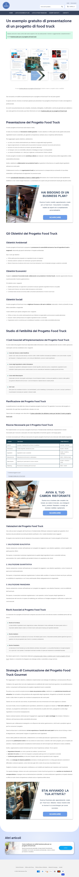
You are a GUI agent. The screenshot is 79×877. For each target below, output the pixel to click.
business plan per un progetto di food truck (23, 37)
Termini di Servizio (20, 867)
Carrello (72, 6)
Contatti (66, 13)
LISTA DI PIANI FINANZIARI (39, 13)
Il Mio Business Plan (22, 871)
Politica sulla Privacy (29, 867)
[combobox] (52, 6)
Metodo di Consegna (53, 867)
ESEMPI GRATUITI (54, 13)
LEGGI (65, 848)
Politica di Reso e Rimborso (41, 867)
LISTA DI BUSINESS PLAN (22, 13)
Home (11, 13)
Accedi (68, 3)
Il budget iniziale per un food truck (16, 476)
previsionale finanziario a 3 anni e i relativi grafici (25, 177)
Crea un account (73, 3)
